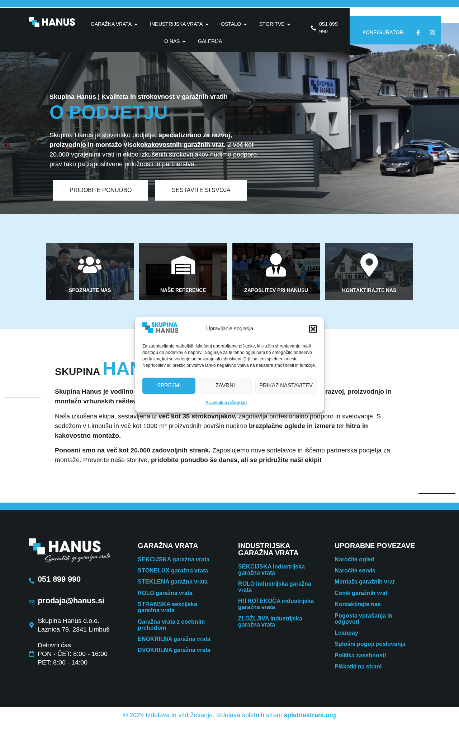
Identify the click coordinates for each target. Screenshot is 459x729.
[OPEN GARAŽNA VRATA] (135, 24)
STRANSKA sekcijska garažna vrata (167, 607)
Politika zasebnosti (360, 655)
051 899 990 (59, 579)
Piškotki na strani (358, 666)
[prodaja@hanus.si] (31, 602)
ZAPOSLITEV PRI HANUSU (276, 290)
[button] (313, 328)
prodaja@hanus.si (71, 600)
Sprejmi (169, 386)
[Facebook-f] (418, 32)
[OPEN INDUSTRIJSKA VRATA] (206, 24)
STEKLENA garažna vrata (173, 582)
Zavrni (225, 386)
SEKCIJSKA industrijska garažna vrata (271, 569)
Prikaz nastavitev (286, 386)
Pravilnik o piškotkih (226, 402)
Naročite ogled (354, 559)
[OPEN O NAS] (183, 41)
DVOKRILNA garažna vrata (174, 650)
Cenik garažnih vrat (361, 593)
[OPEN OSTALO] (245, 24)
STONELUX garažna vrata (173, 570)
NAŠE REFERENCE (183, 290)
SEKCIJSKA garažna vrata (173, 559)
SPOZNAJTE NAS (90, 290)
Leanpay (346, 633)
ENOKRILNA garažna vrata (174, 639)
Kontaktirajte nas (358, 604)
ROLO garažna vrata (165, 593)
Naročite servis (355, 570)
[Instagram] (432, 32)
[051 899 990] (31, 581)
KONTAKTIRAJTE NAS (369, 290)
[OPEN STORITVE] (288, 24)
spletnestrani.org (310, 715)
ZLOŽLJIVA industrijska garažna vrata (270, 621)
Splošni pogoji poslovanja (370, 644)
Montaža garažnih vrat (364, 582)
